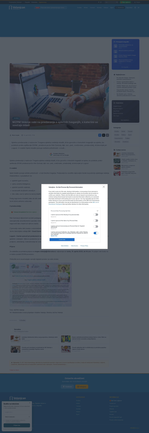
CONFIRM (62, 239)
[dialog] (74, 216)
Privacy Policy (84, 245)
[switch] (96, 214)
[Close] (104, 187)
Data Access (74, 245)
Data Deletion (64, 245)
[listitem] (74, 211)
